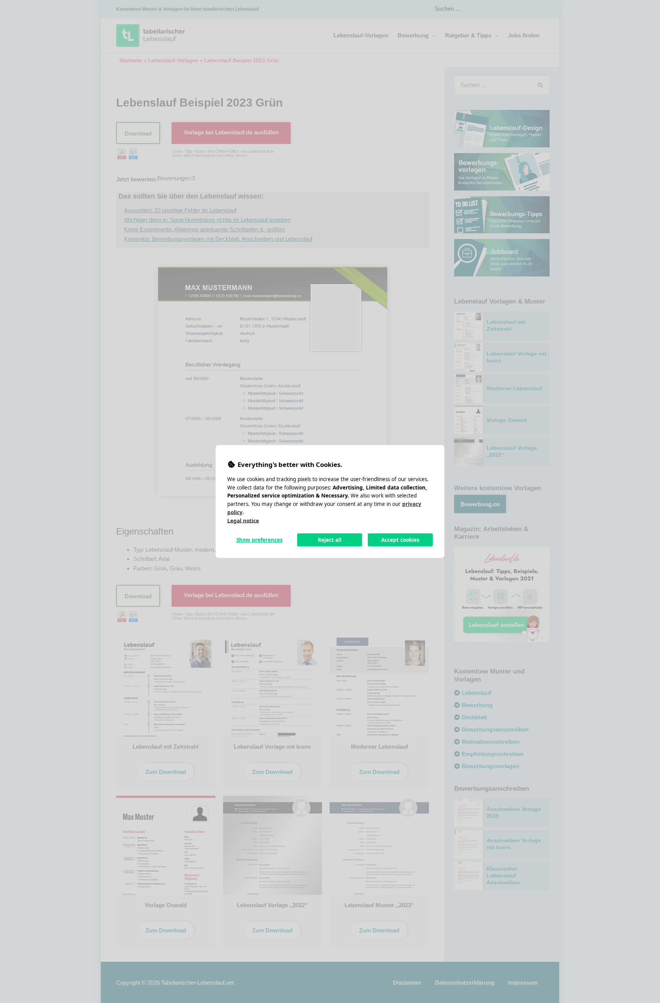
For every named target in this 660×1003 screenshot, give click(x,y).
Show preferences (259, 539)
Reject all (329, 539)
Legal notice (243, 520)
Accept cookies (400, 539)
